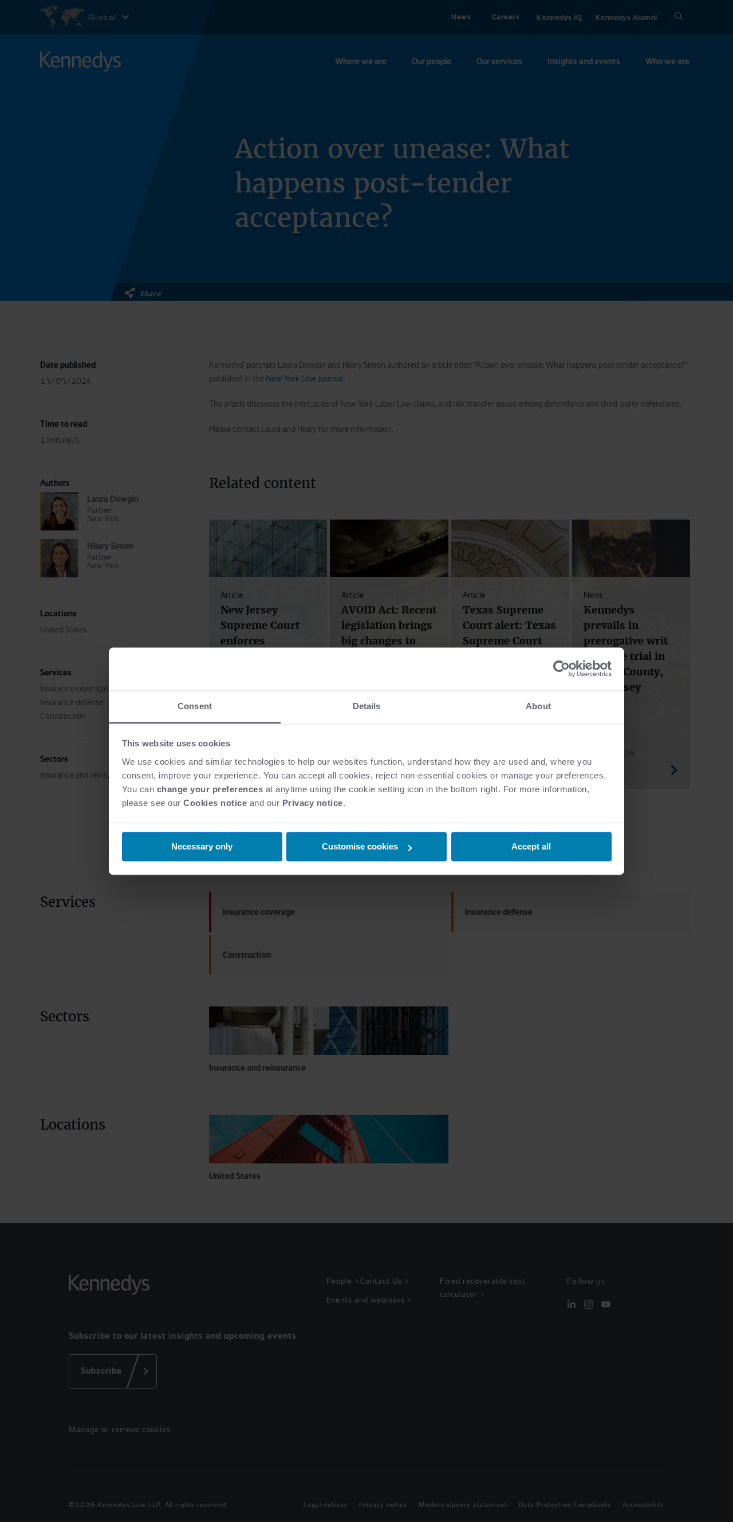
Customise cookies (360, 846)
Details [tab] (367, 706)
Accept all (531, 846)
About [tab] (538, 706)
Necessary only (201, 846)
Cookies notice (215, 803)
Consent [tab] (195, 706)
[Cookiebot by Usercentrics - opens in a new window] (561, 668)
